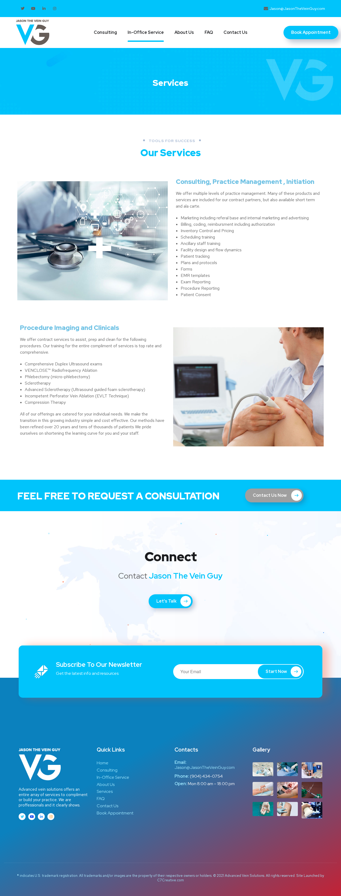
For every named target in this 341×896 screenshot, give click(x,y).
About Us (184, 32)
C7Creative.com (170, 880)
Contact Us (235, 32)
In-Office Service (146, 32)
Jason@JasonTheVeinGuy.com (204, 767)
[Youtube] (33, 8)
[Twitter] (22, 8)
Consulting (105, 32)
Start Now (276, 671)
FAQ (209, 32)
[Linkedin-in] (44, 8)
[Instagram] (54, 8)
